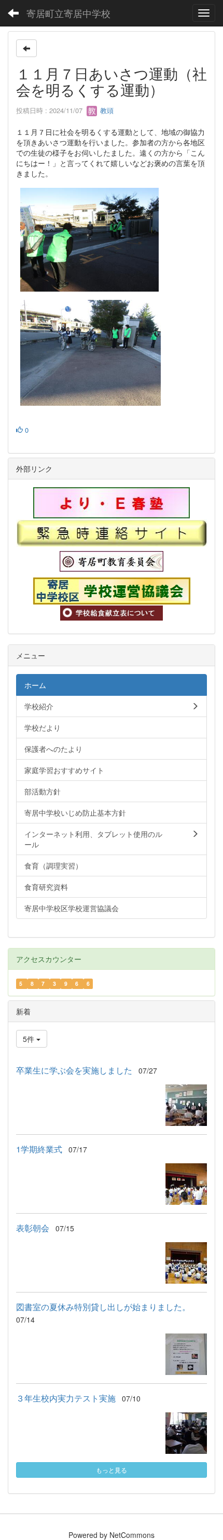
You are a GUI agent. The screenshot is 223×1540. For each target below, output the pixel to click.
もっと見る (111, 1469)
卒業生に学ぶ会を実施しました (74, 1070)
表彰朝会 (32, 1228)
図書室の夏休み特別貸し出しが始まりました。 (103, 1307)
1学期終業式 (39, 1149)
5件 (29, 1039)
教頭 (106, 110)
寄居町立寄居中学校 (68, 13)
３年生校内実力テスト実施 (66, 1398)
